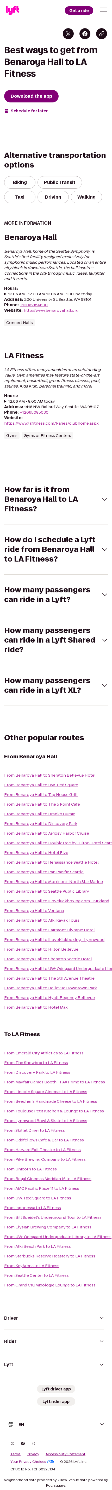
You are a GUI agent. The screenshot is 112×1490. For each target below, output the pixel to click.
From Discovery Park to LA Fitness (37, 1072)
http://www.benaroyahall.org (51, 310)
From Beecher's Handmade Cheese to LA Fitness (50, 1101)
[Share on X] (68, 33)
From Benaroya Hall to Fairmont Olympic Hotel (49, 930)
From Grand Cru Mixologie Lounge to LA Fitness (50, 1285)
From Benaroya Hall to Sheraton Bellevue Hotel (50, 775)
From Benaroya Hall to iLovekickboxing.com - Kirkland (56, 901)
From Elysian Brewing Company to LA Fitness (47, 1227)
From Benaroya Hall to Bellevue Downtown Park (50, 988)
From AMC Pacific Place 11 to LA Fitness (41, 1188)
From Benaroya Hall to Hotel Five (36, 852)
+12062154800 (34, 305)
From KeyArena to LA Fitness (31, 1265)
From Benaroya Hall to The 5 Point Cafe (42, 804)
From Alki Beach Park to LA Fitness (37, 1246)
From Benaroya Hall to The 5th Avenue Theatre (49, 978)
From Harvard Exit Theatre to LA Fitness (42, 1149)
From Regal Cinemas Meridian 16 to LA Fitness (47, 1178)
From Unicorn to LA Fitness (30, 1169)
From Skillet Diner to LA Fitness (34, 1130)
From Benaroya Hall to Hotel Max (36, 1007)
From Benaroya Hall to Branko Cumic (39, 814)
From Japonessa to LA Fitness (32, 1207)
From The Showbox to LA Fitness (36, 1062)
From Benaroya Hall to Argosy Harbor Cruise (46, 833)
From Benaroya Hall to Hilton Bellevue (41, 949)
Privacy (33, 1454)
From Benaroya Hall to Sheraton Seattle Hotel (48, 959)
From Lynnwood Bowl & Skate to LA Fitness (45, 1120)
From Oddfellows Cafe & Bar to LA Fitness (44, 1140)
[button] (103, 10)
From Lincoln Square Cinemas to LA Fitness (45, 1091)
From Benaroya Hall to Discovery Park (40, 823)
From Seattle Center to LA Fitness (36, 1275)
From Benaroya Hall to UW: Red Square (41, 785)
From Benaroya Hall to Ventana (34, 910)
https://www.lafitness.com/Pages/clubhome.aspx (51, 423)
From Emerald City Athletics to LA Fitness (44, 1053)
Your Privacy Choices (28, 1461)
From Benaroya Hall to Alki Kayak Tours (41, 920)
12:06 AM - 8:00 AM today (31, 401)
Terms (15, 1454)
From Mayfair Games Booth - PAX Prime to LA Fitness (54, 1082)
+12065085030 (34, 412)
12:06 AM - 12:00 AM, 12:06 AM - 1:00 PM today (50, 294)
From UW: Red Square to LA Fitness (37, 1198)
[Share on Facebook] (85, 33)
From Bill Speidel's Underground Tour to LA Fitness (53, 1217)
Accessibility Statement (65, 1454)
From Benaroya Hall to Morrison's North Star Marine (53, 881)
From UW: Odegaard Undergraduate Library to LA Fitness (57, 1236)
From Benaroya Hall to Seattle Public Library (46, 891)
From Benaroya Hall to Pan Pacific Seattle (44, 872)
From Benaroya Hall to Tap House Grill (41, 794)
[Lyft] (12, 10)
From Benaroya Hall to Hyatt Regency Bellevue (49, 997)
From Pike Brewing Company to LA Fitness (45, 1159)
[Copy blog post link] (101, 33)
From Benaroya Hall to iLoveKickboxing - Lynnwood (54, 939)
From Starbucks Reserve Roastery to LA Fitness (49, 1256)
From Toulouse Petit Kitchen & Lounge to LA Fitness (54, 1111)
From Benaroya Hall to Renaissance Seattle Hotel (51, 862)
